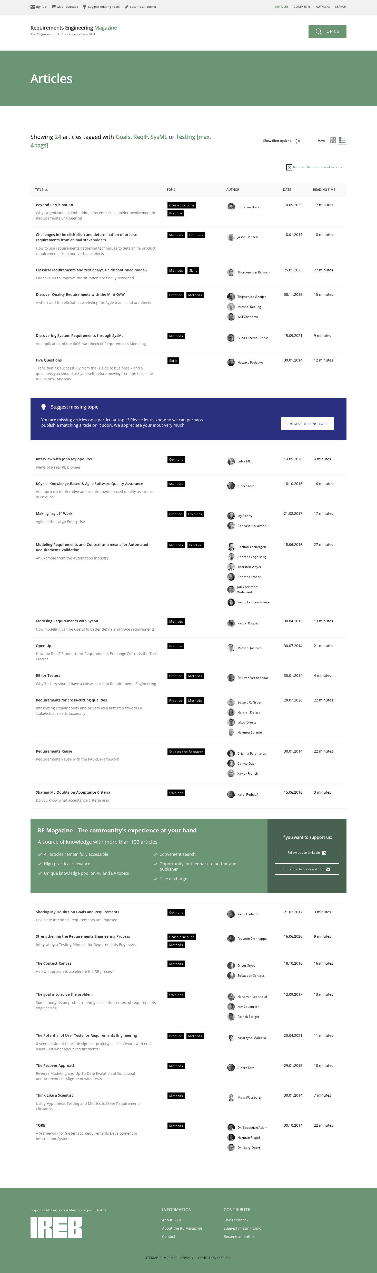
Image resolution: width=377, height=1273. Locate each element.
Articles (282, 6)
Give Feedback (236, 1220)
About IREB (171, 1220)
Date (287, 189)
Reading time (324, 189)
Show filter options (277, 140)
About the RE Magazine (182, 1228)
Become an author (239, 1236)
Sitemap (151, 1258)
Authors (323, 6)
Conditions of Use (214, 1258)
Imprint (169, 1258)
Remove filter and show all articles (317, 167)
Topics (331, 31)
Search (340, 6)
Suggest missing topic (307, 424)
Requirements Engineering (74, 30)
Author (232, 189)
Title (39, 189)
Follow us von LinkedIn (304, 852)
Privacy (186, 1258)
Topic (171, 189)
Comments (302, 6)
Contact (168, 1236)
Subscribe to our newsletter (304, 869)
